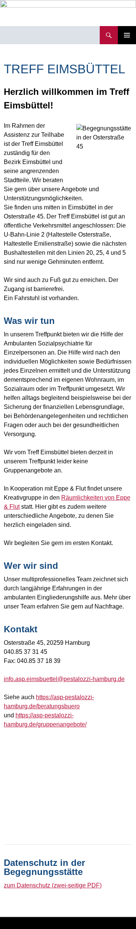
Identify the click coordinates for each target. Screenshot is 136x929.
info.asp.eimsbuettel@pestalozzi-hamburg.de (64, 679)
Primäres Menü (127, 35)
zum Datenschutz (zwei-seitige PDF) (53, 885)
